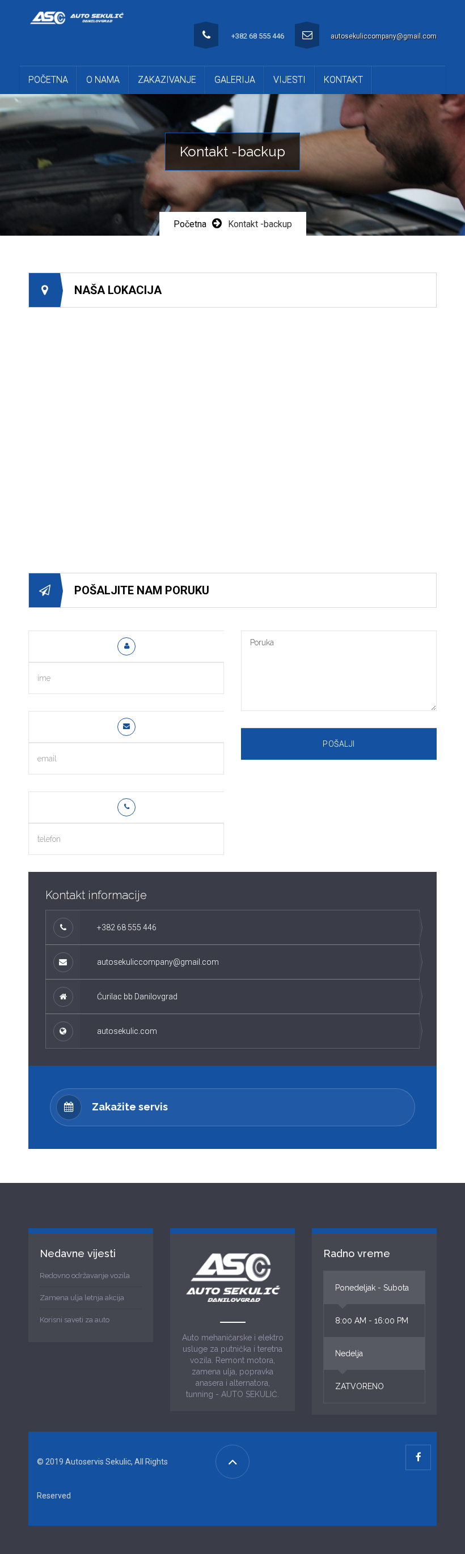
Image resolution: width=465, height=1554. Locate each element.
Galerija (234, 79)
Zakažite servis (130, 1107)
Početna (48, 79)
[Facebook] (418, 1457)
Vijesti (289, 79)
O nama (103, 79)
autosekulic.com (127, 1031)
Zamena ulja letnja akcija (82, 1297)
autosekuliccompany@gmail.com (384, 36)
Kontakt (343, 79)
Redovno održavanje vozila (85, 1275)
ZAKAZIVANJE (167, 79)
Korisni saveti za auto (74, 1319)
